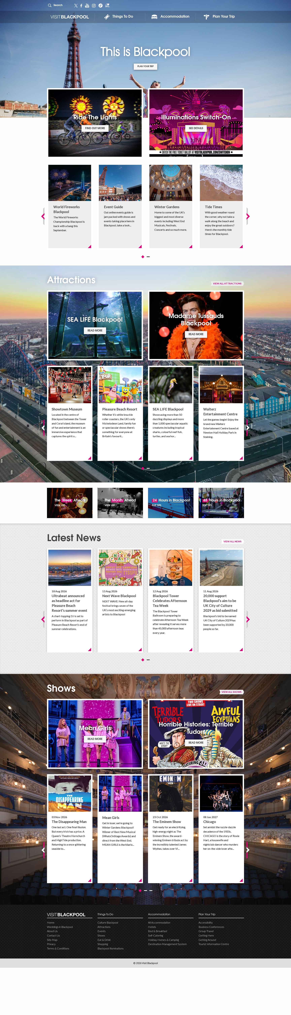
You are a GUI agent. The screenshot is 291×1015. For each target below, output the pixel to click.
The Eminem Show (167, 821)
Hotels (152, 926)
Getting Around (207, 939)
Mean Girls (110, 817)
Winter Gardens (166, 207)
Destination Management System (167, 944)
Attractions (104, 926)
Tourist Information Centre (214, 944)
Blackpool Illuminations (111, 948)
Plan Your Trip (224, 16)
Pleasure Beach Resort (119, 409)
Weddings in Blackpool (60, 926)
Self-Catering (155, 935)
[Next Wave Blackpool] (120, 568)
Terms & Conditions (58, 948)
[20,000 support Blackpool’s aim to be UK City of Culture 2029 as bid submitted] (221, 568)
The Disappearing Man (69, 821)
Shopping (103, 944)
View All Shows (231, 691)
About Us (52, 931)
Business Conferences (211, 926)
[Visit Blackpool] (69, 17)
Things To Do (122, 16)
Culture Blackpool (108, 922)
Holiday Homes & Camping (163, 939)
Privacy (51, 944)
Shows (101, 935)
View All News (232, 541)
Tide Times (213, 207)
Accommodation (174, 16)
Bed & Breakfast (157, 931)
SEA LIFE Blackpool (168, 409)
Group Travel (206, 931)
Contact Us (53, 935)
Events (102, 931)
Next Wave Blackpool (119, 596)
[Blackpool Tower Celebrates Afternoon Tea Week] (170, 568)
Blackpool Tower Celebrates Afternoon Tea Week (170, 601)
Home (50, 922)
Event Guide (113, 207)
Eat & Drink (104, 939)
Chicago (209, 821)
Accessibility (206, 922)
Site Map (52, 939)
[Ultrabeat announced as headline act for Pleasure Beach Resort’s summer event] (69, 568)
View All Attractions (227, 283)
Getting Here (206, 935)
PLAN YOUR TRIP (145, 67)
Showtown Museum (67, 409)
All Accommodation (159, 922)
